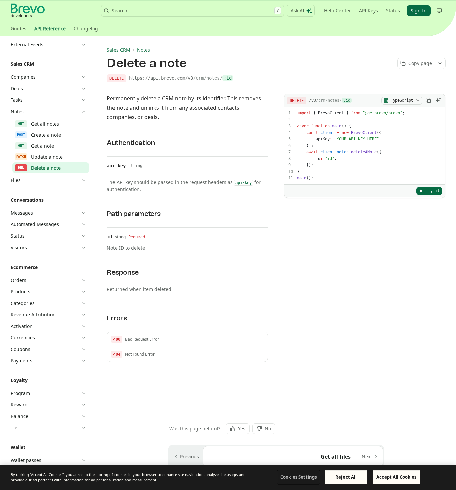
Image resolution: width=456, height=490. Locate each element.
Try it (433, 190)
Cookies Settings (298, 477)
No (268, 428)
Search (195, 10)
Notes (143, 50)
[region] (228, 477)
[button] (187, 339)
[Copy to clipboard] (428, 100)
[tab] (18, 28)
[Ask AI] (438, 100)
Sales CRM (118, 50)
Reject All (346, 477)
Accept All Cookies (396, 477)
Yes (241, 428)
